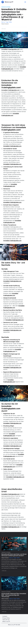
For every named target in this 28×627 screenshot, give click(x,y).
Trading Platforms (5, 7)
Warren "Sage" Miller (6, 22)
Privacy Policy (6, 618)
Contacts (4, 616)
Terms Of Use (5, 619)
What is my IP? (6, 621)
